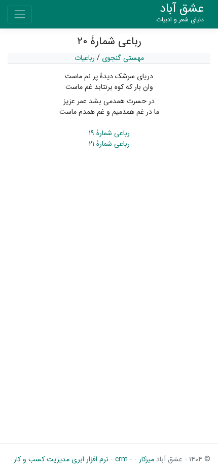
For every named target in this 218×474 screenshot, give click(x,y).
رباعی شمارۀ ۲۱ (109, 143)
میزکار (145, 459)
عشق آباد (180, 13)
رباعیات (85, 58)
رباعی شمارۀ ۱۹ (109, 133)
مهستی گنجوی (123, 58)
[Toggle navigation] (19, 14)
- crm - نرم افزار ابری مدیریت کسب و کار (73, 459)
